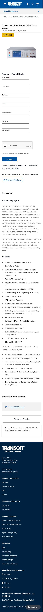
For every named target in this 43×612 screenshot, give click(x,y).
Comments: (5, 130)
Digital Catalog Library (9, 532)
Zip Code (5, 95)
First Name (5, 77)
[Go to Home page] (15, 4)
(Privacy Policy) (28, 600)
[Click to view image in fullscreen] (21, 53)
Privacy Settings (7, 560)
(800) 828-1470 (7, 469)
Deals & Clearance (8, 537)
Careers (4, 494)
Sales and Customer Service (11, 524)
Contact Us (5, 505)
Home (5, 17)
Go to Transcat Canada (9, 564)
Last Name (5, 86)
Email (3, 104)
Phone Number (7, 112)
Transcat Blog (6, 551)
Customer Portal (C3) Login (11, 520)
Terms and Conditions (9, 556)
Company (5, 121)
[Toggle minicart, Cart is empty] (38, 4)
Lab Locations (6, 509)
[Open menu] (5, 4)
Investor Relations (8, 486)
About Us (5, 482)
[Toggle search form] (33, 4)
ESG (3, 490)
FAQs (3, 547)
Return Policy (6, 528)
